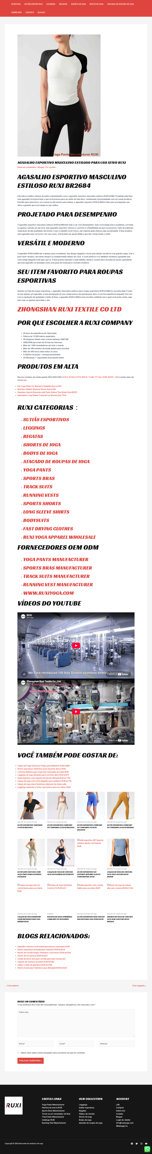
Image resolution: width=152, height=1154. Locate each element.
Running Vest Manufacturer (54, 1123)
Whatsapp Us (122, 1126)
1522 (117, 377)
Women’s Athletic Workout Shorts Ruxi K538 (36, 389)
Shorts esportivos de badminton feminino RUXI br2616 (41, 950)
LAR (118, 1105)
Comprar (120, 1108)
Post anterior (12, 986)
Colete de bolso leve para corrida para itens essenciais (41, 959)
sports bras (39, 478)
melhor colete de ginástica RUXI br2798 (34, 965)
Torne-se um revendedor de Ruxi (56, 1114)
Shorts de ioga (78, 4)
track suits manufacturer (56, 576)
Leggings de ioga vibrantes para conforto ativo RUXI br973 (43, 775)
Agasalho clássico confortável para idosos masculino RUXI (43, 946)
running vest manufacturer (58, 584)
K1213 (65, 377)
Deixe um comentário (26, 167)
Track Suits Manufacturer (53, 1117)
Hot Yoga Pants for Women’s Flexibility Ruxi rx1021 (39, 386)
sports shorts (42, 503)
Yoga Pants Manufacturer (53, 1105)
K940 (105, 377)
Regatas (63, 4)
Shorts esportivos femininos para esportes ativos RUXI (41, 769)
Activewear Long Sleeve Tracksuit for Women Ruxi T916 (41, 395)
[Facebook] (132, 1144)
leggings (34, 428)
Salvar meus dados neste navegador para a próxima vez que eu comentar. (53, 1053)
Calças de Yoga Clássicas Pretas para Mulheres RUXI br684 (43, 766)
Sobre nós (16, 12)
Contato (29, 12)
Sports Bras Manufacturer (53, 1111)
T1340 (91, 377)
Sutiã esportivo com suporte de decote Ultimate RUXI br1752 (43, 778)
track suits (37, 486)
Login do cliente (123, 1120)
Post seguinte (140, 986)
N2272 (84, 377)
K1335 (71, 377)
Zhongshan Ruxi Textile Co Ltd (69, 309)
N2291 (111, 377)
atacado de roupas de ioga (120, 4)
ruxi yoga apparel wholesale (59, 537)
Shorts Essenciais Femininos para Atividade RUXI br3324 (42, 968)
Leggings (50, 4)
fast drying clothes (48, 528)
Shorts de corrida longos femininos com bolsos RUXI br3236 (44, 953)
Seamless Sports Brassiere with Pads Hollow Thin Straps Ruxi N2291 (47, 392)
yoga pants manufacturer (55, 559)
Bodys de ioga (96, 4)
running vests (41, 495)
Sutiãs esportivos (33, 4)
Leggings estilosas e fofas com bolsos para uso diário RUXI (44, 787)
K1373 (78, 377)
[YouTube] (146, 1144)
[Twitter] (137, 1144)
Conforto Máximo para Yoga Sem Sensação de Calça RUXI (43, 772)
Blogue (41, 12)
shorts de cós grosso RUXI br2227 (32, 956)
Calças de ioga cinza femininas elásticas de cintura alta (41, 784)
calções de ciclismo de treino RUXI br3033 (35, 962)
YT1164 (98, 377)
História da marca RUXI (52, 1108)
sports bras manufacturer (57, 568)
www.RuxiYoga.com (48, 593)
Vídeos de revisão (87, 1114)
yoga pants (37, 470)
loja (25, 380)
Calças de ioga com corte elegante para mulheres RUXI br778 (44, 781)
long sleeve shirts (46, 512)
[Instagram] (141, 1144)
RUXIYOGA (16, 4)
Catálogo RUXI (48, 1120)
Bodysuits (36, 520)
